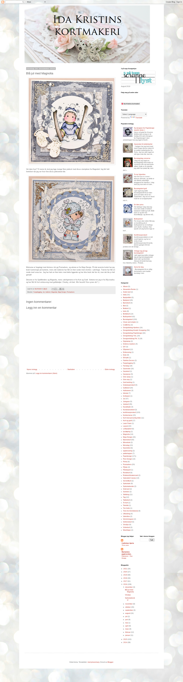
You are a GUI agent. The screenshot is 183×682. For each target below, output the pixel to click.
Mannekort (127, 440)
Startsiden (71, 369)
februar (128, 632)
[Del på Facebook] (60, 289)
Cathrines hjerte (128, 543)
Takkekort (126, 500)
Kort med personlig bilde (132, 418)
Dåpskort (126, 349)
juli (126, 616)
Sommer (126, 492)
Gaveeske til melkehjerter (143, 144)
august (128, 613)
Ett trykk (126, 358)
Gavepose (126, 374)
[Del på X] (58, 289)
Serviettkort (127, 481)
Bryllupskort (138, 219)
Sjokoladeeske (128, 486)
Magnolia (54, 292)
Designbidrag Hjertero (131, 328)
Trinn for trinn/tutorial (130, 511)
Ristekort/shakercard (130, 475)
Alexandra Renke (129, 289)
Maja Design (62, 292)
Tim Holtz (126, 508)
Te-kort (125, 503)
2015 (125, 639)
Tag (124, 497)
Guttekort (126, 388)
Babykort (126, 300)
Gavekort (126, 371)
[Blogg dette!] (55, 289)
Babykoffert (127, 297)
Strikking (126, 494)
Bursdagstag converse (142, 158)
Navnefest (126, 448)
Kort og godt (127, 421)
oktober (128, 607)
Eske (125, 355)
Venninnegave (128, 519)
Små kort (126, 489)
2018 (125, 578)
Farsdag (126, 366)
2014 (125, 642)
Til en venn (125, 545)
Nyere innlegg (32, 369)
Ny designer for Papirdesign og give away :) (144, 129)
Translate (138, 118)
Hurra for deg (139, 267)
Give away (127, 377)
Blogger (110, 662)
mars (127, 629)
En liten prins (138, 205)
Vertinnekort (127, 522)
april (127, 626)
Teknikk (125, 505)
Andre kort (126, 292)
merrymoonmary (93, 662)
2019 (125, 575)
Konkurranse (127, 415)
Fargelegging (37, 292)
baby (125, 295)
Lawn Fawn (127, 423)
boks (124, 311)
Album (125, 286)
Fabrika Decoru (128, 360)
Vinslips (126, 525)
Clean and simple (129, 322)
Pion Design (127, 459)
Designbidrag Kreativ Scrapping (134, 330)
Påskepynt (127, 470)
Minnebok (126, 442)
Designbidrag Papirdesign (132, 333)
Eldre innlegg (110, 369)
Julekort (48, 292)
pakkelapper (127, 453)
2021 (125, 569)
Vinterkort (126, 527)
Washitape (127, 530)
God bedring (127, 382)
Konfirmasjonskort (140, 235)
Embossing (127, 352)
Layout (125, 426)
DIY (124, 347)
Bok (124, 306)
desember (129, 587)
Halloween (127, 390)
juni (126, 620)
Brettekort (126, 314)
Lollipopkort (127, 429)
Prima (125, 462)
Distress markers (129, 344)
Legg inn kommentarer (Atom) (46, 373)
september (129, 610)
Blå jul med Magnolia (129, 591)
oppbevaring (127, 451)
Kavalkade (127, 407)
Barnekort (126, 303)
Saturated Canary (129, 478)
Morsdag (126, 445)
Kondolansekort (129, 410)
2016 (125, 584)
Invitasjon (126, 396)
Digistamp (126, 341)
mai (126, 623)
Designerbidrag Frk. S (131, 339)
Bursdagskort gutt (140, 188)
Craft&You (126, 325)
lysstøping (126, 432)
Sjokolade (126, 483)
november (129, 604)
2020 (125, 572)
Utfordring (126, 514)
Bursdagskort (128, 319)
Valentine (126, 516)
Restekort (126, 473)
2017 (125, 581)
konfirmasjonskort (129, 412)
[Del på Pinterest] (63, 289)
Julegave (126, 401)
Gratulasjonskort (129, 385)
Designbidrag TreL (130, 336)
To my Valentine (139, 174)
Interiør (125, 393)
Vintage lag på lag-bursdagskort (141, 252)
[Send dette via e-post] (53, 289)
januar (127, 635)
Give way (126, 379)
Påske (125, 467)
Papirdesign (127, 456)
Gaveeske (126, 369)
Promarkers (70, 292)
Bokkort (125, 308)
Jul (43, 292)
